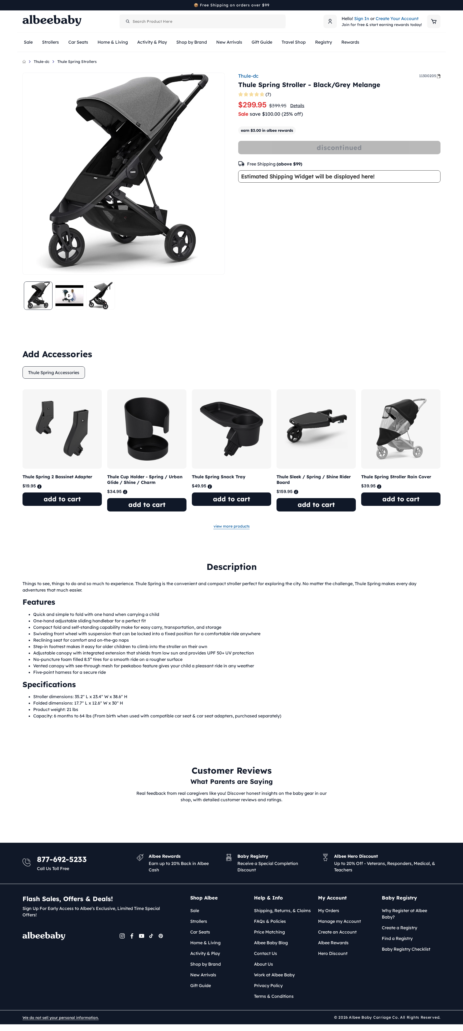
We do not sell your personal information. (61, 1017)
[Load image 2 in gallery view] (100, 295)
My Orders (328, 910)
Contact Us (265, 953)
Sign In (361, 18)
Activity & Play (205, 953)
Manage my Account (339, 921)
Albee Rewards (333, 942)
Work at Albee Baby (274, 974)
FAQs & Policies (270, 921)
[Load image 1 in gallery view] (38, 295)
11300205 (427, 75)
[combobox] (203, 21)
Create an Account (337, 932)
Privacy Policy (268, 985)
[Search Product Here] (128, 21)
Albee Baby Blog (271, 942)
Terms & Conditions (274, 996)
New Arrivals (203, 974)
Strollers (198, 921)
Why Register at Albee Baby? (404, 914)
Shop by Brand (205, 964)
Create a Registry (399, 927)
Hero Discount (333, 953)
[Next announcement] (439, 5)
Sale (194, 910)
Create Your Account (397, 18)
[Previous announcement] (24, 5)
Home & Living (205, 942)
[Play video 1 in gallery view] (69, 295)
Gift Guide (200, 985)
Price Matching (269, 932)
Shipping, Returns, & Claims (282, 910)
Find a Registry (397, 938)
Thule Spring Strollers (77, 61)
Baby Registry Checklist (406, 949)
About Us (263, 964)
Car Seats (200, 932)
